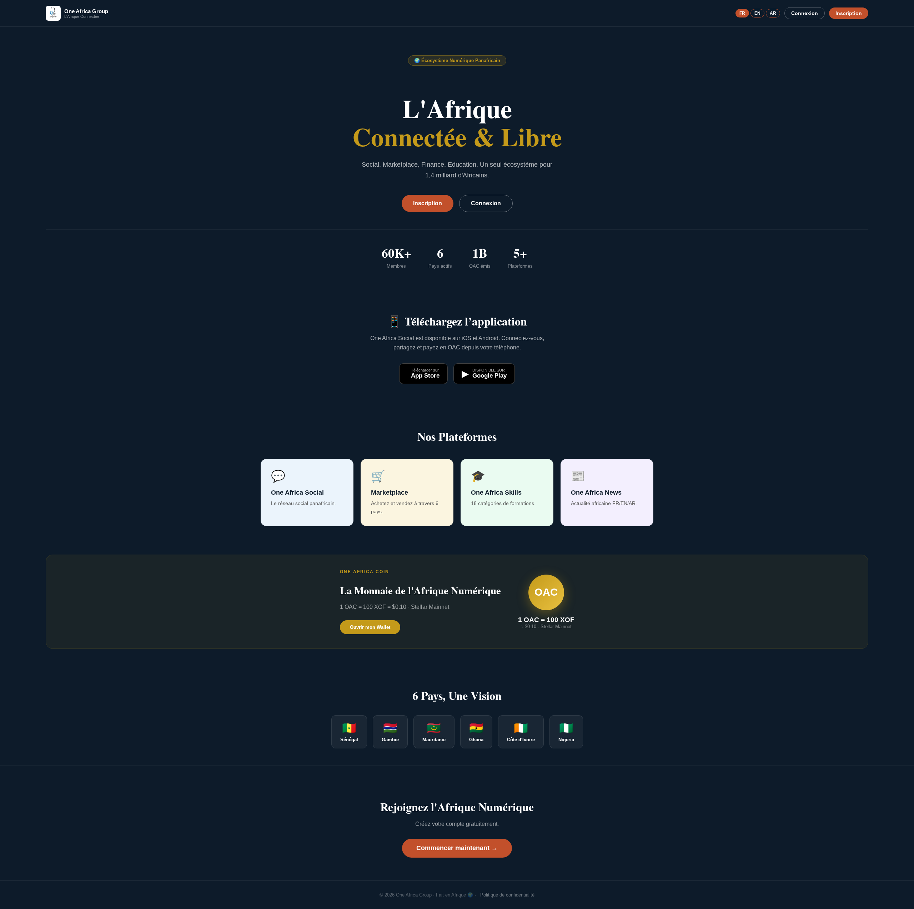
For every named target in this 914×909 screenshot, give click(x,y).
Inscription (848, 13)
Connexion (804, 13)
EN (757, 13)
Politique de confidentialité (507, 895)
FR (742, 13)
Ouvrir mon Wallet (370, 627)
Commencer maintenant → (457, 848)
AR (773, 13)
